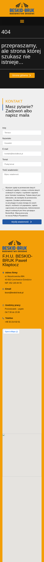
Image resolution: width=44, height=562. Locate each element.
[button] (22, 21)
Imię (4, 128)
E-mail (5, 149)
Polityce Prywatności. (20, 216)
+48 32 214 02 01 (12, 322)
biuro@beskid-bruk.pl (14, 293)
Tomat (5, 160)
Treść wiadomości (10, 170)
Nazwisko (6, 138)
